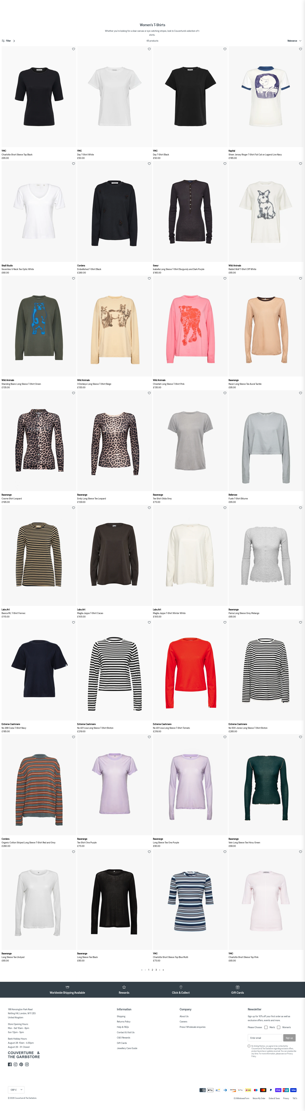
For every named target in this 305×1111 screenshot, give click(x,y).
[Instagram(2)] (27, 1064)
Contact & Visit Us (126, 1032)
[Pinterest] (21, 1064)
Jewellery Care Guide (127, 1048)
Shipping (121, 1016)
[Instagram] (15, 1064)
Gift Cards (122, 1042)
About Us (184, 1016)
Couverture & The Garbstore (25, 1098)
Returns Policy (123, 1021)
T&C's (295, 1098)
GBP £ (14, 1089)
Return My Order (259, 1098)
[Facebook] (10, 1064)
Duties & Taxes (274, 1098)
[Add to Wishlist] (73, 49)
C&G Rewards (123, 1037)
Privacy (286, 1098)
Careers (183, 1021)
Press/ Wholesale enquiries (193, 1026)
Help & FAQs (123, 1026)
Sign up (289, 1037)
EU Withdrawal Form (241, 1098)
